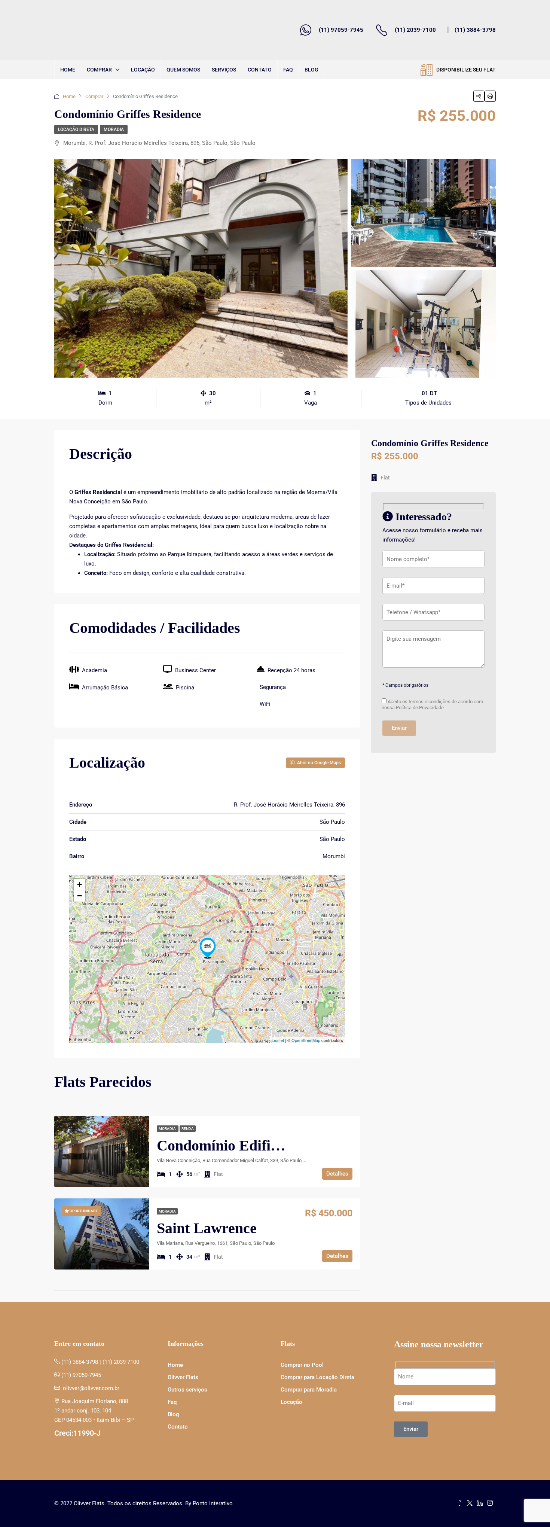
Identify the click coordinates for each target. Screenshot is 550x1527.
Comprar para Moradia (309, 1389)
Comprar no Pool (302, 1365)
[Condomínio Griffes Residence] (207, 948)
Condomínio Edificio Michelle (252, 1145)
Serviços (224, 70)
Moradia (114, 129)
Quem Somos (183, 70)
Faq (288, 70)
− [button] (79, 895)
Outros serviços (187, 1389)
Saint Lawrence (207, 1228)
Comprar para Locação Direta (317, 1377)
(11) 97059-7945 (341, 30)
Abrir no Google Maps (318, 762)
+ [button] (79, 884)
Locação (143, 70)
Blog (311, 70)
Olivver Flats (183, 1377)
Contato (260, 70)
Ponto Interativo (213, 1503)
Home (67, 70)
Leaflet (278, 1040)
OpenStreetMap (305, 1040)
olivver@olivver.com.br (91, 1388)
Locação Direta (76, 129)
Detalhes (337, 1173)
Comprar (99, 70)
